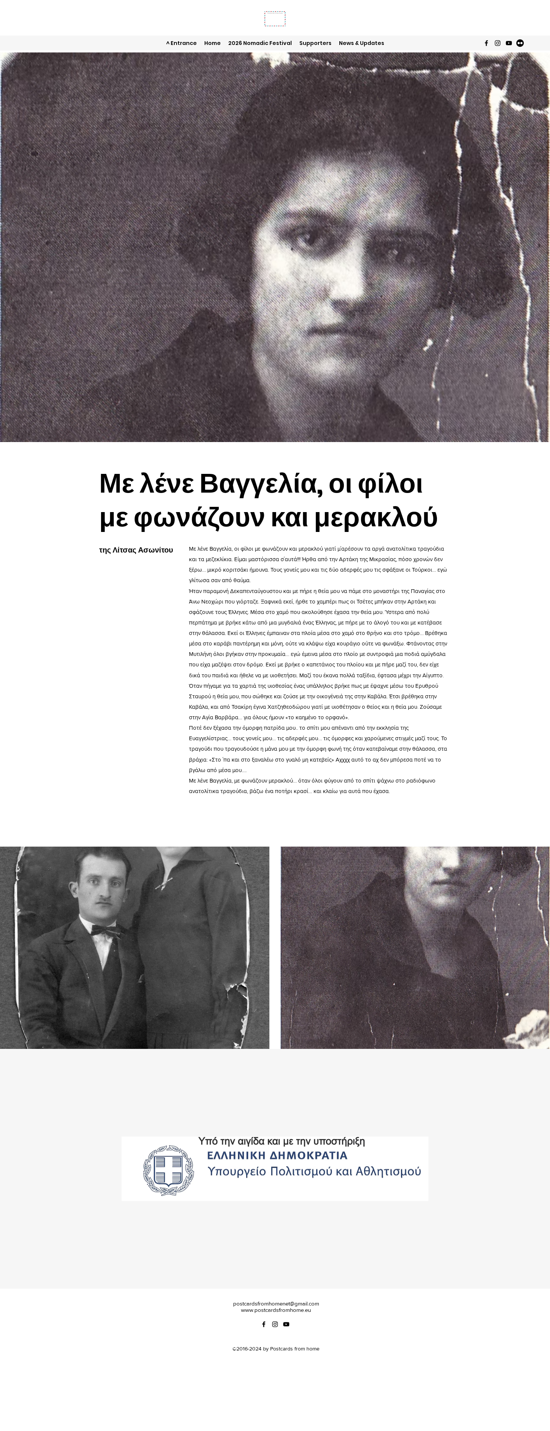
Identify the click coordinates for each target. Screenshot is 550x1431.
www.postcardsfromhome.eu (276, 1310)
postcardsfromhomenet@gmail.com (276, 1303)
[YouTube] (509, 43)
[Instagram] (497, 43)
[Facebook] (486, 43)
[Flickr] (520, 43)
